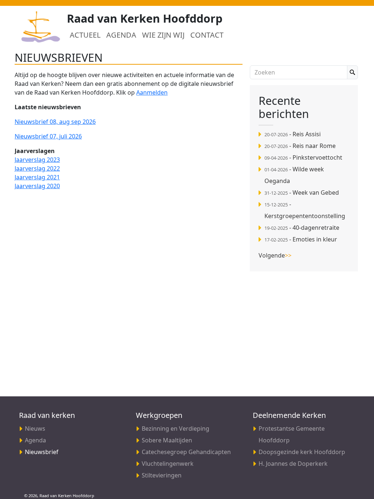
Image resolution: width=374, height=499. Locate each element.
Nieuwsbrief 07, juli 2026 (48, 136)
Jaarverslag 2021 (37, 177)
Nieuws (35, 428)
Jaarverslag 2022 (37, 168)
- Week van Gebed (301, 192)
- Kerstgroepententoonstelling (304, 210)
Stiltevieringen (162, 475)
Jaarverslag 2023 (37, 160)
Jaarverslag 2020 (37, 186)
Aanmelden (152, 92)
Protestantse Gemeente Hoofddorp (292, 434)
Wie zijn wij (163, 35)
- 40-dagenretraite (301, 228)
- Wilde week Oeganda (294, 175)
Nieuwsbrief (51, 451)
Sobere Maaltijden (167, 440)
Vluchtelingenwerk (168, 464)
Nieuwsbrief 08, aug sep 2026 (55, 122)
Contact (207, 35)
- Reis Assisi (292, 134)
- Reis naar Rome (300, 146)
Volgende (275, 255)
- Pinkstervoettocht (303, 157)
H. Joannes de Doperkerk (293, 464)
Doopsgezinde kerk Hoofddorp (302, 452)
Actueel (85, 35)
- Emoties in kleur (300, 239)
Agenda (121, 35)
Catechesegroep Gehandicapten (186, 452)
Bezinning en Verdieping (175, 428)
